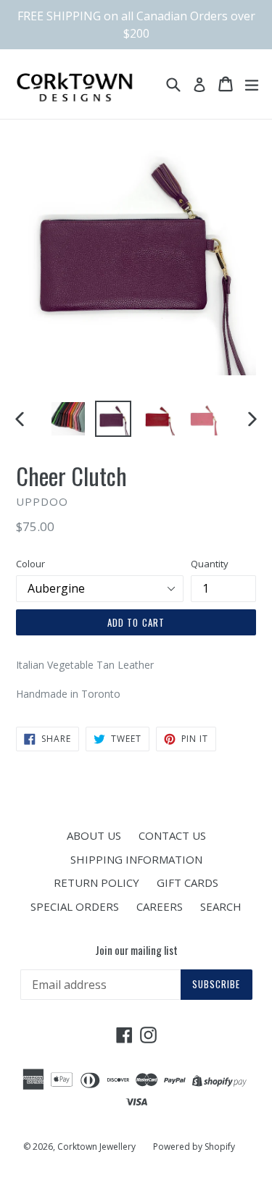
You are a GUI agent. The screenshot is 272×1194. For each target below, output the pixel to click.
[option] (68, 419)
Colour (30, 563)
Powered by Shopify (194, 1146)
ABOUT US (94, 835)
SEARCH (221, 906)
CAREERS (159, 906)
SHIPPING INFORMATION (136, 859)
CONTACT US (172, 835)
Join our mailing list (136, 949)
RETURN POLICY (96, 882)
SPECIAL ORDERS (74, 906)
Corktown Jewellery (96, 1146)
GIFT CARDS (187, 882)
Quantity (209, 563)
